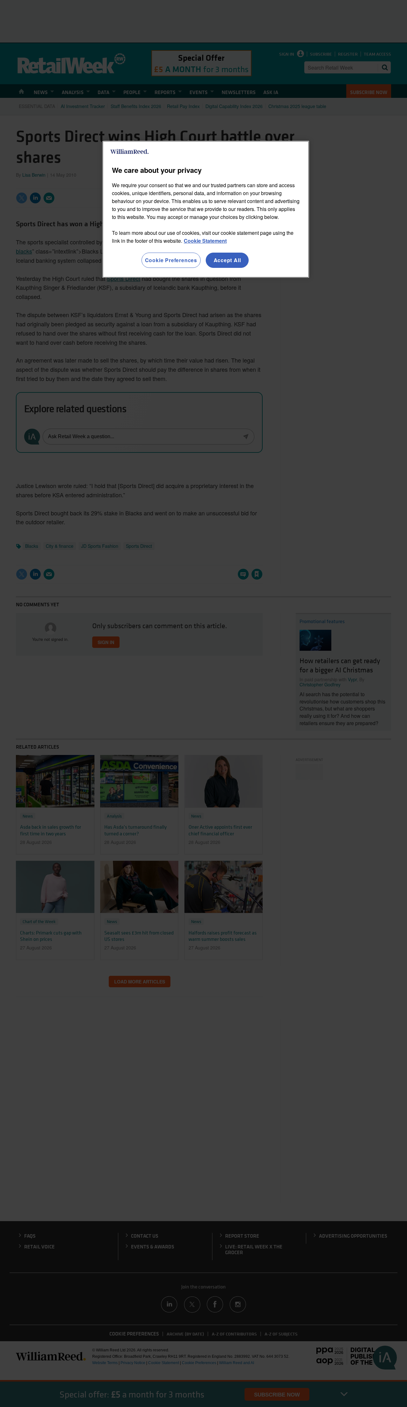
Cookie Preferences (171, 260)
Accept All (227, 260)
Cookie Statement (205, 240)
